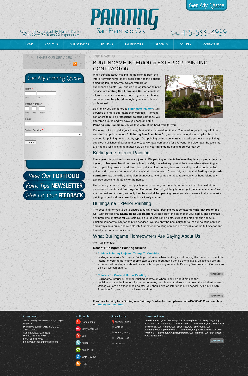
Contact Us (211, 44)
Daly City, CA (210, 320)
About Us (51, 44)
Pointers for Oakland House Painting (122, 275)
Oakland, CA (152, 323)
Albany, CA (169, 326)
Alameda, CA (188, 329)
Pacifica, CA (168, 323)
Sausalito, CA (158, 335)
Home (29, 44)
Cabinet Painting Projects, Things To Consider (128, 253)
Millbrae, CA (202, 332)
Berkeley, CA (175, 320)
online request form (111, 304)
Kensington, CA (154, 329)
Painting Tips (134, 44)
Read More (216, 274)
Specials (161, 44)
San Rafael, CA (202, 323)
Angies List (87, 350)
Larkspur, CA (165, 332)
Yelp (84, 336)
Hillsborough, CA (184, 332)
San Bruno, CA (184, 323)
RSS (84, 364)
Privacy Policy (122, 332)
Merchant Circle (90, 329)
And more (217, 341)
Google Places (123, 321)
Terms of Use (122, 338)
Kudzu (85, 343)
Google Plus (88, 322)
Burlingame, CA (105, 56)
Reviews (107, 44)
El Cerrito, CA (184, 326)
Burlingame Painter (140, 108)
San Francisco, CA (155, 320)
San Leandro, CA (207, 329)
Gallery (185, 44)
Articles (119, 327)
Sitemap (119, 343)
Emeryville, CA (202, 326)
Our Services (79, 44)
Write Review (89, 357)
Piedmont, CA (172, 329)
